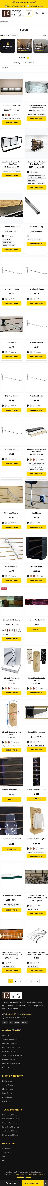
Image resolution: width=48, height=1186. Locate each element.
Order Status (6, 1152)
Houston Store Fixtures (10, 1123)
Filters (24, 57)
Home (2, 22)
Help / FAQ (6, 1035)
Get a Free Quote (33, 1183)
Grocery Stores (7, 1097)
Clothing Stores (7, 1089)
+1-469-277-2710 (11, 1014)
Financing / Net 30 (8, 1051)
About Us (5, 1067)
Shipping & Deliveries (9, 1039)
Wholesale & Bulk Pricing (11, 1047)
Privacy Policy (32, 1174)
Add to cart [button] (36, 629)
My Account (6, 1148)
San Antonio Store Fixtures (11, 1127)
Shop (4, 1160)
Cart (3, 1156)
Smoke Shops (7, 1081)
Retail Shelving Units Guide (11, 1063)
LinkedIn (28, 1177)
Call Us (12, 1183)
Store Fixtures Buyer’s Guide (12, 1055)
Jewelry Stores (7, 1085)
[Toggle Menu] (43, 13)
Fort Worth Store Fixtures (11, 1119)
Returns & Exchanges (10, 1043)
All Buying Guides (8, 1059)
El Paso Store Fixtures (10, 1135)
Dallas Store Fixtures (9, 1115)
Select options (11, 122)
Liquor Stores (7, 1093)
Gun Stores (6, 1101)
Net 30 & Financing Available (16, 6)
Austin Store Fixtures (9, 1131)
